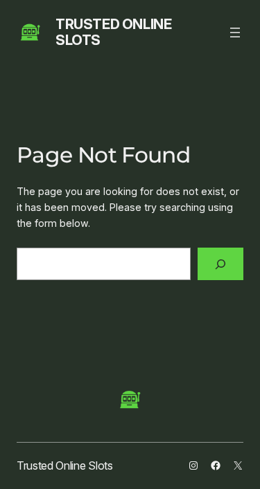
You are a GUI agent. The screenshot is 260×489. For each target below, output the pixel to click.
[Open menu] (235, 32)
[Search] (220, 264)
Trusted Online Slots (113, 32)
